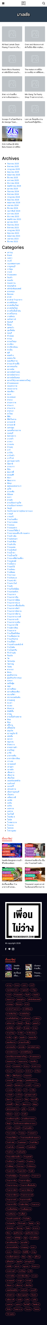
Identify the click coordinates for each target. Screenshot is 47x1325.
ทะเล (9, 394)
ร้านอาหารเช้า (13, 619)
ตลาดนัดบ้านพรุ (13, 372)
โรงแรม (10, 825)
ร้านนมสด (11, 547)
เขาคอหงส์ (11, 764)
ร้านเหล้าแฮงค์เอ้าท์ (15, 644)
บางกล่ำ (10, 439)
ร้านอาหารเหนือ (13, 622)
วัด (8, 658)
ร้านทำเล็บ (11, 544)
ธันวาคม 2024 (13, 183)
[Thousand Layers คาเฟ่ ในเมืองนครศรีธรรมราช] (28, 974)
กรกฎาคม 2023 (13, 230)
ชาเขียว (10, 344)
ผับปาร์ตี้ (10, 472)
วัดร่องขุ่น (11, 661)
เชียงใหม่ (10, 778)
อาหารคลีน (11, 755)
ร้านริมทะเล (12, 578)
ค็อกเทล (10, 294)
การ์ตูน (10, 269)
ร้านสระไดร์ (12, 583)
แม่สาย (10, 811)
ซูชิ (8, 352)
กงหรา (9, 258)
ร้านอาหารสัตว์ (13, 608)
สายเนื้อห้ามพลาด (14, 717)
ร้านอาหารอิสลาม (14, 611)
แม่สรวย (10, 808)
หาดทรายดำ (12, 747)
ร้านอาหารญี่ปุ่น (13, 600)
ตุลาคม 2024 (12, 188)
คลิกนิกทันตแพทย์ (14, 288)
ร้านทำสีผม (11, 541)
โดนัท (9, 819)
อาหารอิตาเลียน (13, 758)
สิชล (9, 719)
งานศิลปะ (11, 316)
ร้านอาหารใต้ (12, 625)
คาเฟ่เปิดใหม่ (12, 308)
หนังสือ (10, 736)
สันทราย (10, 708)
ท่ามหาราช (11, 402)
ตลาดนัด (10, 369)
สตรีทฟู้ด (10, 683)
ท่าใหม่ (10, 413)
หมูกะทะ (10, 742)
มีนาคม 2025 (12, 177)
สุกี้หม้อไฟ (11, 728)
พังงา (9, 477)
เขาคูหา (10, 767)
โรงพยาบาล (12, 822)
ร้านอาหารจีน (12, 597)
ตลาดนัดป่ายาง (13, 375)
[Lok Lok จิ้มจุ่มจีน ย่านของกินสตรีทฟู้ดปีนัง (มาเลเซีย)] (35, 108)
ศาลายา (10, 669)
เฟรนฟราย (11, 789)
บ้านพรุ (10, 447)
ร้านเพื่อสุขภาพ (13, 636)
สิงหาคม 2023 (13, 227)
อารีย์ (9, 753)
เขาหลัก (10, 769)
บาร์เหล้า (10, 455)
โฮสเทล (10, 828)
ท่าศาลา (10, 411)
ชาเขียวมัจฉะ (12, 347)
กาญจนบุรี (11, 266)
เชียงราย (10, 775)
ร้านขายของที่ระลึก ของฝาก (18, 533)
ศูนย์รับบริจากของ (14, 678)
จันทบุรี (10, 322)
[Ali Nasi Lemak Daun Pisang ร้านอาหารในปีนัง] (12, 34)
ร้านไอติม (11, 647)
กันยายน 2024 (13, 191)
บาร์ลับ (10, 452)
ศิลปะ (9, 672)
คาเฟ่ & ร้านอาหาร (14, 300)
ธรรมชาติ (11, 422)
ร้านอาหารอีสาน (13, 614)
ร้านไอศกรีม (12, 650)
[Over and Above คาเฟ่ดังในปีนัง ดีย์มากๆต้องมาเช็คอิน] (35, 34)
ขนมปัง (10, 280)
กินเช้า (10, 277)
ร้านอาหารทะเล (13, 603)
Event (9, 255)
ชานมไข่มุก (11, 341)
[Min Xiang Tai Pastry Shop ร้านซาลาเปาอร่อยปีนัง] (35, 84)
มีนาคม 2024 (12, 208)
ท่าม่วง (10, 400)
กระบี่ (9, 261)
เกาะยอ (10, 761)
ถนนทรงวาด (12, 386)
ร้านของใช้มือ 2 (13, 530)
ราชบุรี (10, 514)
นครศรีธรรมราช (14, 430)
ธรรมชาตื (11, 425)
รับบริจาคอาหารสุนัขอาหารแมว (20, 511)
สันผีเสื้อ (10, 711)
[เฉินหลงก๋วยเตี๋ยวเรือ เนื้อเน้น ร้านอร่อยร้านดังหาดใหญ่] (28, 967)
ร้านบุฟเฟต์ (11, 561)
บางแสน (10, 444)
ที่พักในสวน (11, 419)
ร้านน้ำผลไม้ (12, 555)
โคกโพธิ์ (10, 814)
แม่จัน (9, 803)
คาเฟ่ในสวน (12, 313)
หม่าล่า (10, 739)
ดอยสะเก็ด (11, 358)
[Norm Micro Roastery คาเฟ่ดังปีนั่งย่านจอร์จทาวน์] (12, 59)
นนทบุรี (10, 433)
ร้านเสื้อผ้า (11, 641)
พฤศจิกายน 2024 (14, 186)
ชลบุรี (9, 333)
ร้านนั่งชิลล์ (11, 550)
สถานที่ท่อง (11, 689)
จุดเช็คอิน (11, 330)
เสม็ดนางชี (11, 797)
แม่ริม (9, 805)
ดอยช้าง (10, 355)
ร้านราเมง (11, 575)
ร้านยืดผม (11, 572)
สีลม (9, 722)
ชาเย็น (10, 350)
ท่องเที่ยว (10, 391)
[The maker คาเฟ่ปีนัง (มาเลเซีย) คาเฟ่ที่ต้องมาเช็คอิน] (35, 59)
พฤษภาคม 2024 (13, 202)
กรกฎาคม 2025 (13, 169)
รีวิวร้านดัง (11, 653)
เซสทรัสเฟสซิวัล (13, 780)
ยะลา (9, 497)
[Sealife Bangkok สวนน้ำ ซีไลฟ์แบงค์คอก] (8, 967)
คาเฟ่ (9, 297)
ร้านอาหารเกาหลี (14, 616)
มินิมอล (10, 494)
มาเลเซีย (10, 491)
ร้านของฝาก (12, 527)
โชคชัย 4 (11, 817)
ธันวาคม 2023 (13, 216)
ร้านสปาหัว (11, 580)
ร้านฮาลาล (11, 630)
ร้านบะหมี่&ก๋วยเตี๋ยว (15, 558)
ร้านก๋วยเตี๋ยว (12, 519)
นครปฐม (10, 427)
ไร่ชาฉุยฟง (11, 830)
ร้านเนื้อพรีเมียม (13, 633)
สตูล (9, 686)
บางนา (10, 441)
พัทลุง (9, 483)
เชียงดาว (10, 772)
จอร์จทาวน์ (11, 319)
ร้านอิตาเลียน (12, 628)
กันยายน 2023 (13, 225)
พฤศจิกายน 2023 (14, 219)
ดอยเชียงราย (12, 361)
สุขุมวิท (10, 730)
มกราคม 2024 (13, 213)
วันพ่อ (9, 666)
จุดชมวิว (10, 327)
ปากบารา (11, 466)
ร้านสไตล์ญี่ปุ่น (13, 589)
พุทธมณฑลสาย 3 (14, 486)
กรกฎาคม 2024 (13, 197)
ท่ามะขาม (11, 408)
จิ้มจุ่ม (9, 325)
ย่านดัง (10, 500)
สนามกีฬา (11, 694)
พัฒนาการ (11, 480)
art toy (10, 252)
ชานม (9, 338)
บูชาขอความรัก (13, 461)
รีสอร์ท (10, 655)
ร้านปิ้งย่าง (11, 564)
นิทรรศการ (11, 436)
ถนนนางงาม (12, 388)
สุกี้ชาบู (10, 725)
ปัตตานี (10, 464)
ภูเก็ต (9, 489)
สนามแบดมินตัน (13, 697)
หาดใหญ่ (10, 750)
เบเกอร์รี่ (10, 786)
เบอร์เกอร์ (11, 783)
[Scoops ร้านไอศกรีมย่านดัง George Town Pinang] (12, 108)
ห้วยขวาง (11, 744)
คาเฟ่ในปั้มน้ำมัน (14, 311)
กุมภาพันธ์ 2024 (13, 211)
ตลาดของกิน (12, 366)
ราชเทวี (10, 516)
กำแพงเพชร (12, 274)
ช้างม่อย (10, 336)
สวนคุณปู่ (11, 700)
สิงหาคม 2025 (13, 166)
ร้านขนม (10, 525)
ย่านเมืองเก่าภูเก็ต (14, 502)
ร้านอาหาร (11, 594)
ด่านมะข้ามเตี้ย (13, 363)
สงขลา (10, 680)
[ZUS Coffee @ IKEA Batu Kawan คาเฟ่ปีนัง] (12, 133)
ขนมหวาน (11, 283)
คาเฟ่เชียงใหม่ (13, 305)
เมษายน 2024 (13, 205)
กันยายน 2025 (13, 163)
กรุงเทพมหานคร (13, 263)
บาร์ (8, 450)
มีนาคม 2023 (12, 241)
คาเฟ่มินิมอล (12, 302)
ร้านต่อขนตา (12, 539)
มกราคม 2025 (13, 180)
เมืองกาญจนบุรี (13, 792)
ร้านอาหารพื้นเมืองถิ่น (16, 605)
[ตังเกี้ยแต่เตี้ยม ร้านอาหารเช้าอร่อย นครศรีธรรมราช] (8, 974)
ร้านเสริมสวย (12, 639)
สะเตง (9, 705)
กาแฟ (9, 272)
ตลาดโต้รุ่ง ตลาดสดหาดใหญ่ (18, 380)
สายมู (9, 714)
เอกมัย (9, 800)
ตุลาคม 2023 (12, 222)
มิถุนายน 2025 (13, 172)
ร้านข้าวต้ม (11, 536)
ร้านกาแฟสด (12, 522)
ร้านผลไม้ (11, 566)
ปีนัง (9, 469)
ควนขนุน (11, 291)
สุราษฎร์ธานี (12, 733)
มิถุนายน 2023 (13, 233)
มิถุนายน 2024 (13, 200)
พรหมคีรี (10, 475)
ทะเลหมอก (11, 397)
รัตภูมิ (9, 508)
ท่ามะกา (10, 405)
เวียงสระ (10, 794)
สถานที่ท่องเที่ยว (13, 691)
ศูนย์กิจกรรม (12, 675)
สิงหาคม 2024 (13, 194)
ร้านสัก (10, 586)
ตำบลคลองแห (12, 383)
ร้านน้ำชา (11, 552)
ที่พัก (9, 416)
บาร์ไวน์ (10, 458)
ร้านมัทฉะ (11, 569)
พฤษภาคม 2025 (13, 175)
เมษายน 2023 (13, 238)
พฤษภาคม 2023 (13, 236)
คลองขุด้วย (11, 286)
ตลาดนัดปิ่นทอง (13, 377)
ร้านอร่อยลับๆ (12, 591)
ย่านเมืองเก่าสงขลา (15, 505)
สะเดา (9, 703)
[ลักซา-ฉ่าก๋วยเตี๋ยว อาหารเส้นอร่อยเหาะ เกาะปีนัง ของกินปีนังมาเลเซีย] (12, 84)
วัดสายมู (10, 664)
